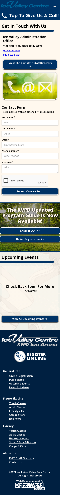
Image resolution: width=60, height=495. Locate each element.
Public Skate (16, 379)
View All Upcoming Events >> (30, 319)
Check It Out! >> (30, 230)
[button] (54, 6)
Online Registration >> (30, 239)
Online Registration (21, 376)
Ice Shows (15, 418)
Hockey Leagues (19, 438)
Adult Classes (17, 407)
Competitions (17, 415)
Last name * (8, 128)
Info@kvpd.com (11, 54)
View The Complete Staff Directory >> (30, 64)
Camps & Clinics (18, 446)
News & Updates (19, 387)
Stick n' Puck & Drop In (22, 442)
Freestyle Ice (17, 411)
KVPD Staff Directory (21, 458)
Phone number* (10, 150)
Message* (7, 162)
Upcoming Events (19, 383)
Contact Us (15, 462)
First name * (8, 117)
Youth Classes (17, 403)
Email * (5, 139)
